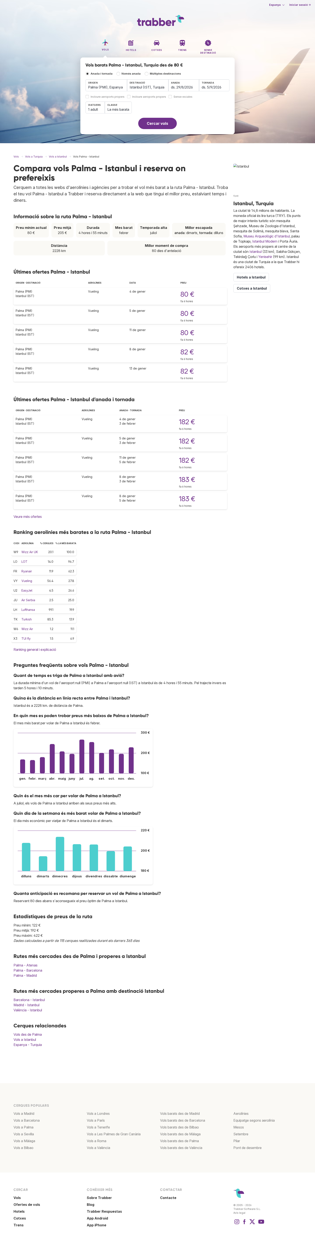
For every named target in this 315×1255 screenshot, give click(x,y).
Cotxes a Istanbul (252, 288)
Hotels (19, 1211)
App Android (97, 1218)
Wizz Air (27, 629)
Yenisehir (265, 257)
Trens (19, 1225)
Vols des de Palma (28, 1034)
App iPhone (96, 1225)
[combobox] (106, 85)
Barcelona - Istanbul (29, 1000)
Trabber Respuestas (104, 1211)
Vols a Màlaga (24, 1141)
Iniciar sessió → (300, 4)
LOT (24, 561)
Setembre (240, 1134)
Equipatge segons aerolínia (254, 1120)
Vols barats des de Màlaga (180, 1134)
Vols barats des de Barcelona (182, 1120)
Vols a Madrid (24, 1113)
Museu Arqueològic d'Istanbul (266, 236)
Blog (90, 1204)
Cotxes (20, 1218)
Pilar (236, 1141)
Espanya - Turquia (28, 1045)
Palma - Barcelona (28, 970)
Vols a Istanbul (25, 1039)
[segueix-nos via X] (252, 1224)
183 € (187, 479)
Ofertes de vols (27, 1204)
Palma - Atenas (26, 965)
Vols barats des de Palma (179, 1141)
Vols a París (96, 1120)
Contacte (168, 1198)
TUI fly (26, 638)
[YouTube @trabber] (260, 1224)
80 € (187, 294)
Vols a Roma (96, 1141)
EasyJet (26, 590)
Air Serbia (28, 600)
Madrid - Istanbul (26, 1005)
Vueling (26, 581)
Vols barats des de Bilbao (179, 1127)
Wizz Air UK (29, 552)
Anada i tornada (101, 73)
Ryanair (26, 571)
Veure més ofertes (28, 516)
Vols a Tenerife (98, 1127)
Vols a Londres (98, 1113)
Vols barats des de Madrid (180, 1113)
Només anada (131, 73)
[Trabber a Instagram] (236, 1224)
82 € (187, 352)
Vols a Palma (23, 1127)
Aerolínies (241, 1113)
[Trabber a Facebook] (244, 1224)
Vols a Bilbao (23, 1148)
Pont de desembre (247, 1148)
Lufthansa (28, 609)
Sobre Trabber (99, 1198)
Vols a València (98, 1148)
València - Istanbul (28, 1010)
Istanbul (255, 251)
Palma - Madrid (25, 975)
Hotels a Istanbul (251, 277)
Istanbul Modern (264, 241)
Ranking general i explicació (35, 649)
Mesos (238, 1127)
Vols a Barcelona (27, 1120)
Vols (17, 1198)
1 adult (93, 109)
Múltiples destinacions (165, 73)
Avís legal (239, 1212)
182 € (187, 422)
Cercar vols (157, 123)
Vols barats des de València (181, 1148)
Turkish (26, 619)
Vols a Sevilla (24, 1134)
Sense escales (183, 97)
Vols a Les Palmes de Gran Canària (114, 1134)
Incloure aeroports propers (107, 97)
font (235, 195)
